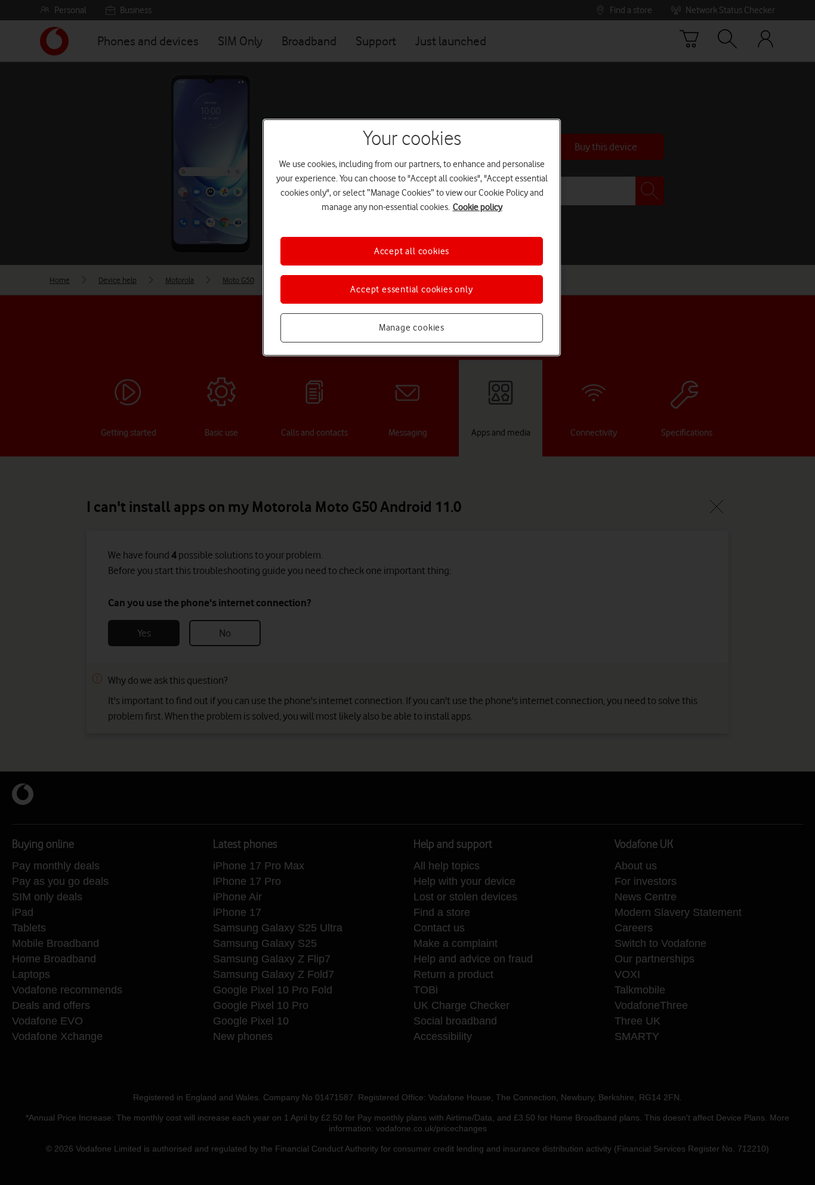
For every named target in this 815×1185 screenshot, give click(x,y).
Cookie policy (477, 207)
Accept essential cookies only (411, 289)
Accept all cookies (411, 251)
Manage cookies (411, 327)
